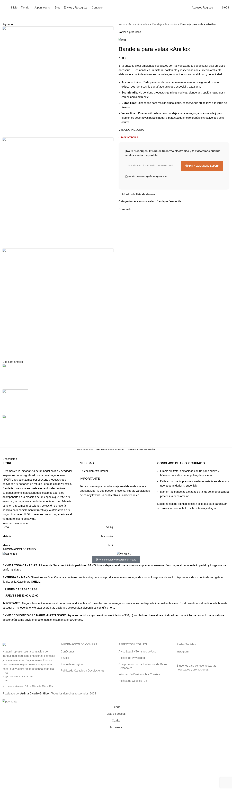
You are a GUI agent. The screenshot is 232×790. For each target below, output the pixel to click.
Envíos (65, 657)
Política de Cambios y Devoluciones (82, 670)
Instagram (183, 651)
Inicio (122, 24)
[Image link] (15, 645)
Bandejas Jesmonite (164, 24)
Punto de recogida (72, 664)
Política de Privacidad (132, 657)
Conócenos (68, 651)
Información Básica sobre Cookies (139, 674)
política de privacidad (157, 176)
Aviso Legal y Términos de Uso (137, 651)
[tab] (85, 449)
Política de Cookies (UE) (133, 680)
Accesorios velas (138, 24)
